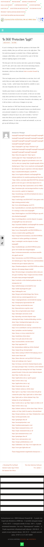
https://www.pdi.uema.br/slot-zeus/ (22, 339)
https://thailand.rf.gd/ (32, 146)
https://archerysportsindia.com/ (21, 417)
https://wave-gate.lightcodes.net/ (21, 447)
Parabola (23, 539)
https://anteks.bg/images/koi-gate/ (21, 288)
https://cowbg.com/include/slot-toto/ (22, 305)
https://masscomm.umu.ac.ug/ (20, 386)
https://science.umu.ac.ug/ (19, 380)
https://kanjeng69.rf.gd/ (19, 146)
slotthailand (15, 149)
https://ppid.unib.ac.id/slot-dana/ (32, 394)
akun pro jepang (21, 163)
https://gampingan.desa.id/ (19, 419)
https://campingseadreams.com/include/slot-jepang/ (26, 300)
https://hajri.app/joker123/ (19, 344)
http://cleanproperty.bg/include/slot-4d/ (23, 302)
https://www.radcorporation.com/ (21, 439)
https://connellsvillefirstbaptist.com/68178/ (24, 171)
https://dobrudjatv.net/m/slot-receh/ (22, 314)
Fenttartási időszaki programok (12, 15)
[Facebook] (22, 544)
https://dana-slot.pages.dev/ (20, 155)
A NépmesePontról (21, 5)
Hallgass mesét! (7, 5)
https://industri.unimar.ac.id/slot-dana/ (23, 389)
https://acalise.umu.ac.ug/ (22, 375)
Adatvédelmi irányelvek (19, 8)
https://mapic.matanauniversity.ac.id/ (22, 430)
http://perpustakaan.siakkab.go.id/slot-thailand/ (25, 347)
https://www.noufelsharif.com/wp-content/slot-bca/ (26, 327)
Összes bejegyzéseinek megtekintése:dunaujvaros (27, 451)
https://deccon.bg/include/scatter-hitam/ (23, 311)
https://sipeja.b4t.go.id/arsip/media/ (22, 350)
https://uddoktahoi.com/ (19, 444)
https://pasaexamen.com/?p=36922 (33, 185)
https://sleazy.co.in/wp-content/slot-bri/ (23, 333)
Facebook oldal (35, 8)
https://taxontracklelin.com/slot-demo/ (23, 341)
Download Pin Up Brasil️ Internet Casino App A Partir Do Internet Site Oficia (10, 467)
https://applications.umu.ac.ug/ (21, 383)
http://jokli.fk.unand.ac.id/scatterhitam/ (30, 411)
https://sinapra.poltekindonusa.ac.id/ (22, 442)
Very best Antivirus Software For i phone (33, 466)
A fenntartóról (35, 5)
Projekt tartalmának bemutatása (13, 12)
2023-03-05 (6, 42)
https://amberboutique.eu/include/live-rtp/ (24, 286)
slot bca (14, 163)
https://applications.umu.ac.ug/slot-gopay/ (24, 378)
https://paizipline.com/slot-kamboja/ (22, 330)
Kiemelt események (29, 1)
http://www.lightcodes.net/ (33, 444)
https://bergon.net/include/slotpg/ (21, 294)
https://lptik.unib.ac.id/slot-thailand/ (22, 397)
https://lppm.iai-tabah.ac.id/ (35, 403)
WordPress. (32, 539)
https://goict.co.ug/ (17, 392)
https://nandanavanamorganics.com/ (22, 425)
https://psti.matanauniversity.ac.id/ (22, 433)
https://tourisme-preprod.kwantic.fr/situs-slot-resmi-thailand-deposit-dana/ (27, 372)
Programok (16, 1)
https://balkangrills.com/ (19, 291)
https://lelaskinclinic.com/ (36, 414)
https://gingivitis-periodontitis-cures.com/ (30, 160)
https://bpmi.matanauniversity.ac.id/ (22, 428)
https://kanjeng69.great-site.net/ (32, 158)
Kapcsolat (4, 8)
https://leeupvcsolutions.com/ (20, 414)
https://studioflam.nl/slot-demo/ (21, 336)
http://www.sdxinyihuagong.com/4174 (23, 205)
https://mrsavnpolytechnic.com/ (21, 422)
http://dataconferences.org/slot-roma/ (22, 308)
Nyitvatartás (5, 1)
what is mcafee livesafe (30, 71)
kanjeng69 (15, 135)
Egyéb (14, 42)
